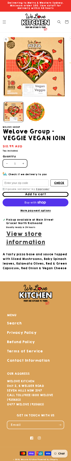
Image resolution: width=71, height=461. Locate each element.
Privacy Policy (21, 332)
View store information (25, 238)
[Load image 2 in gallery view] (35, 112)
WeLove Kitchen (29, 459)
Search (14, 323)
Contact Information (28, 360)
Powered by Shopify (48, 459)
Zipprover (42, 189)
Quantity (9, 156)
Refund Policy (21, 342)
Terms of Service (25, 351)
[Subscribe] (60, 425)
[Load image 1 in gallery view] (13, 112)
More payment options (35, 210)
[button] (4, 22)
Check (59, 183)
